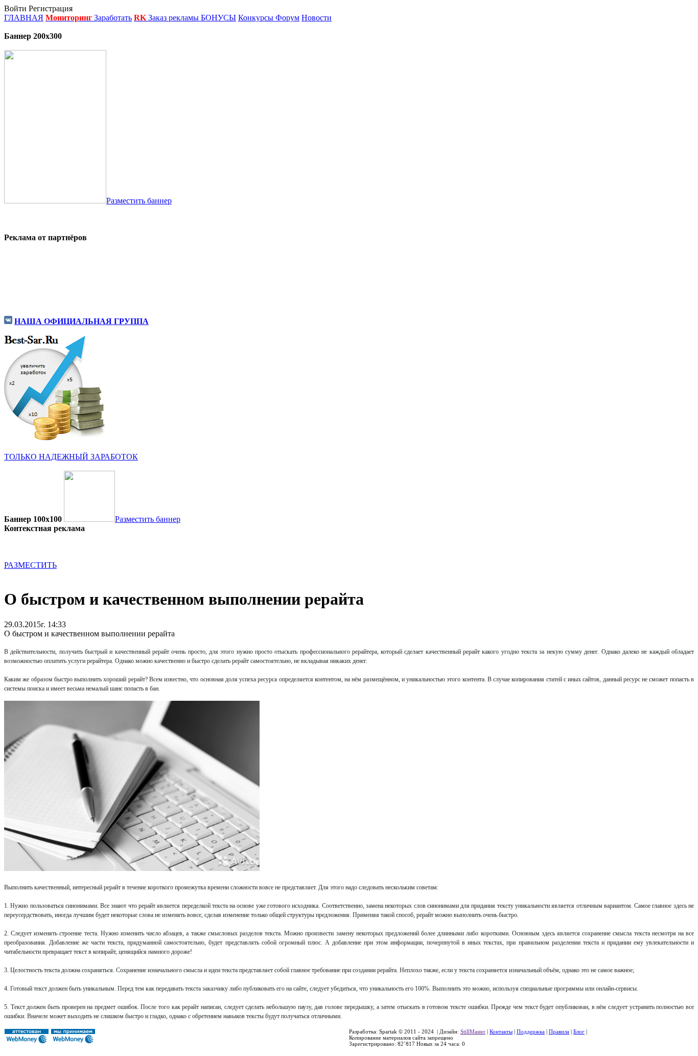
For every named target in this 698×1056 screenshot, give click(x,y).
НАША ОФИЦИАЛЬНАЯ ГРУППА (81, 321)
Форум (287, 17)
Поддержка (531, 1031)
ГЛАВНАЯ (23, 17)
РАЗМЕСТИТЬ (30, 565)
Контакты (501, 1031)
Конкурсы (255, 17)
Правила (559, 1031)
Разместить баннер (139, 200)
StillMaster (472, 1031)
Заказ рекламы (174, 17)
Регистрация (51, 8)
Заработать (113, 17)
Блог (579, 1031)
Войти (15, 8)
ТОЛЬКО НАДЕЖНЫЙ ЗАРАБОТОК (71, 456)
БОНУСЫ (218, 17)
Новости (316, 17)
